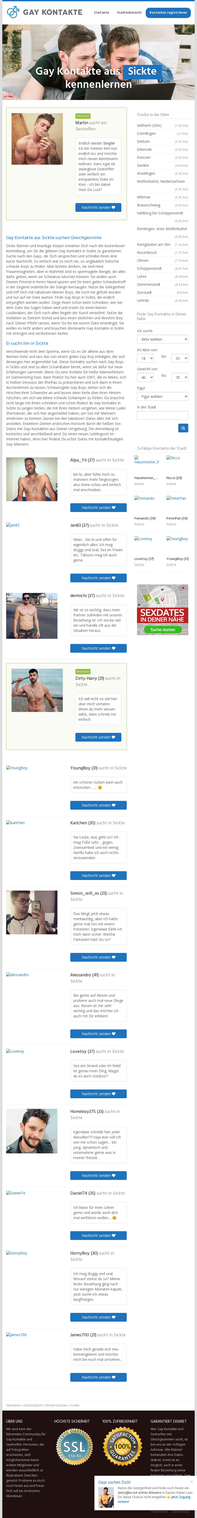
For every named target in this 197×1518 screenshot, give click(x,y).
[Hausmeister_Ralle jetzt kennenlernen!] (146, 464)
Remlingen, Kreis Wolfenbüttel (162, 232)
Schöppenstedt (162, 268)
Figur (141, 387)
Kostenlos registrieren (168, 13)
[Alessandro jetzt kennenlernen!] (31, 995)
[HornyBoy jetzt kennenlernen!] (31, 1272)
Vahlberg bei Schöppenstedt (162, 217)
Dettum (162, 141)
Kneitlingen (162, 173)
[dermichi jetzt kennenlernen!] (31, 616)
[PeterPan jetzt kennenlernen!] (178, 505)
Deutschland (33, 1405)
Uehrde (162, 300)
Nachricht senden (97, 207)
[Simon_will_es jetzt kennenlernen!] (31, 912)
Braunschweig (162, 205)
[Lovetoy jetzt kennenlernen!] (31, 1070)
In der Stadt (146, 407)
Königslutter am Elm (162, 244)
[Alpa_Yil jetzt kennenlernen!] (31, 479)
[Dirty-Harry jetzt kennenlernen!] (37, 690)
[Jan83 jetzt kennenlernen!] (31, 545)
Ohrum (162, 260)
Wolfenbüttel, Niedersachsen (162, 185)
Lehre (162, 276)
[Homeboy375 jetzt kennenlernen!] (31, 1131)
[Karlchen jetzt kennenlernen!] (31, 843)
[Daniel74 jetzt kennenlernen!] (31, 1211)
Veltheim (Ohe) (162, 125)
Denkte (162, 165)
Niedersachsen (56, 1405)
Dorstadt (162, 292)
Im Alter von (147, 349)
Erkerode (162, 149)
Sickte (118, 460)
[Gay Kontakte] (44, 13)
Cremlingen (162, 133)
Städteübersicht (129, 13)
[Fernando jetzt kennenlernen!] (146, 505)
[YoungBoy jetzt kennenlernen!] (31, 786)
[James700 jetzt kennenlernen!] (31, 1355)
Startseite (101, 13)
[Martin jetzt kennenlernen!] (37, 139)
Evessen (162, 157)
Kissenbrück (162, 252)
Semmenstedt (162, 284)
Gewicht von (147, 368)
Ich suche (145, 330)
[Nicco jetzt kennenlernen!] (178, 464)
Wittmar (162, 197)
